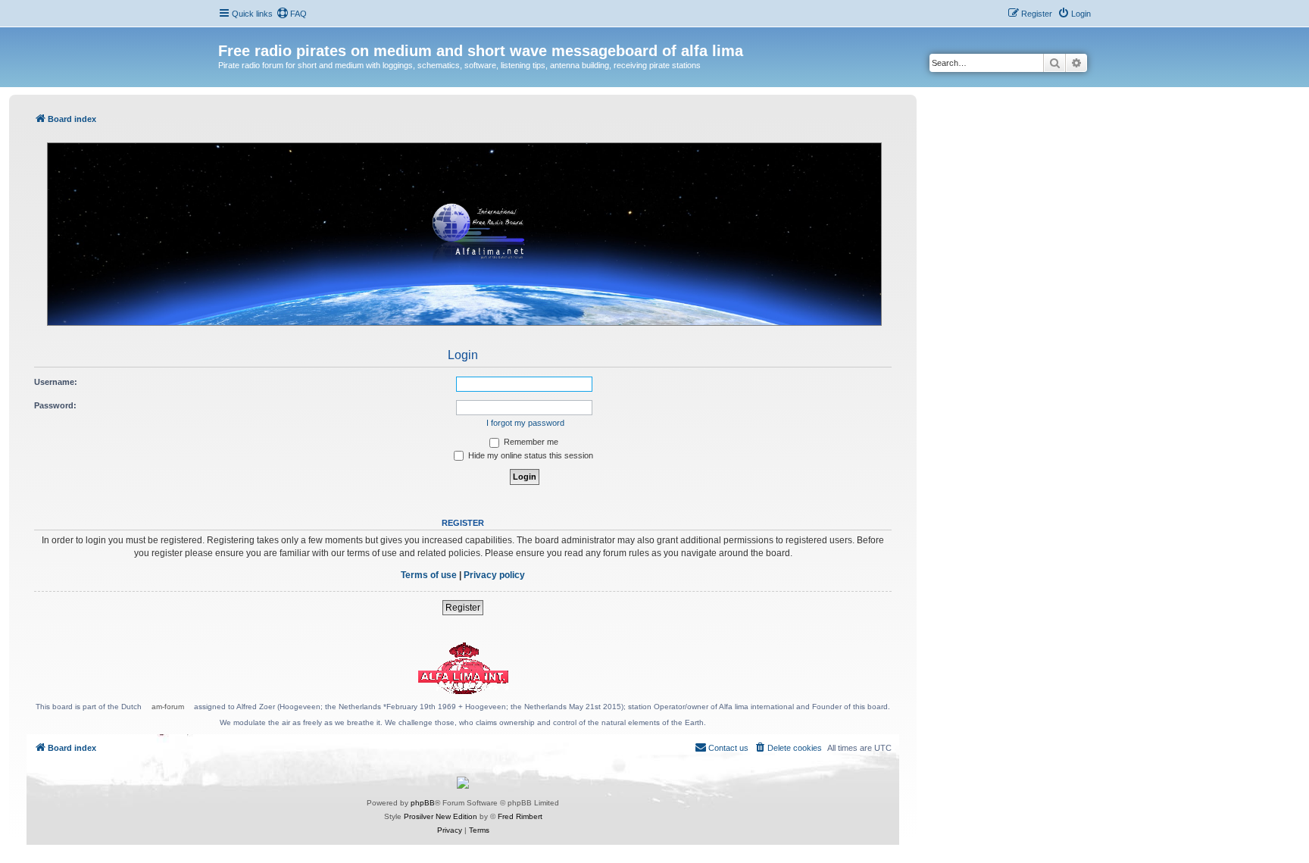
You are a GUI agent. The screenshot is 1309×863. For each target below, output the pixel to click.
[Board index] (227, 35)
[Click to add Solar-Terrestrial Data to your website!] (463, 783)
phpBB (423, 803)
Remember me (529, 441)
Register (462, 607)
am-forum (168, 706)
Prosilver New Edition (440, 816)
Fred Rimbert (520, 816)
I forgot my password (525, 422)
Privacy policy (494, 575)
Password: (55, 405)
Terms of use (429, 575)
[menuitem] (291, 14)
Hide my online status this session (529, 455)
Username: (55, 381)
